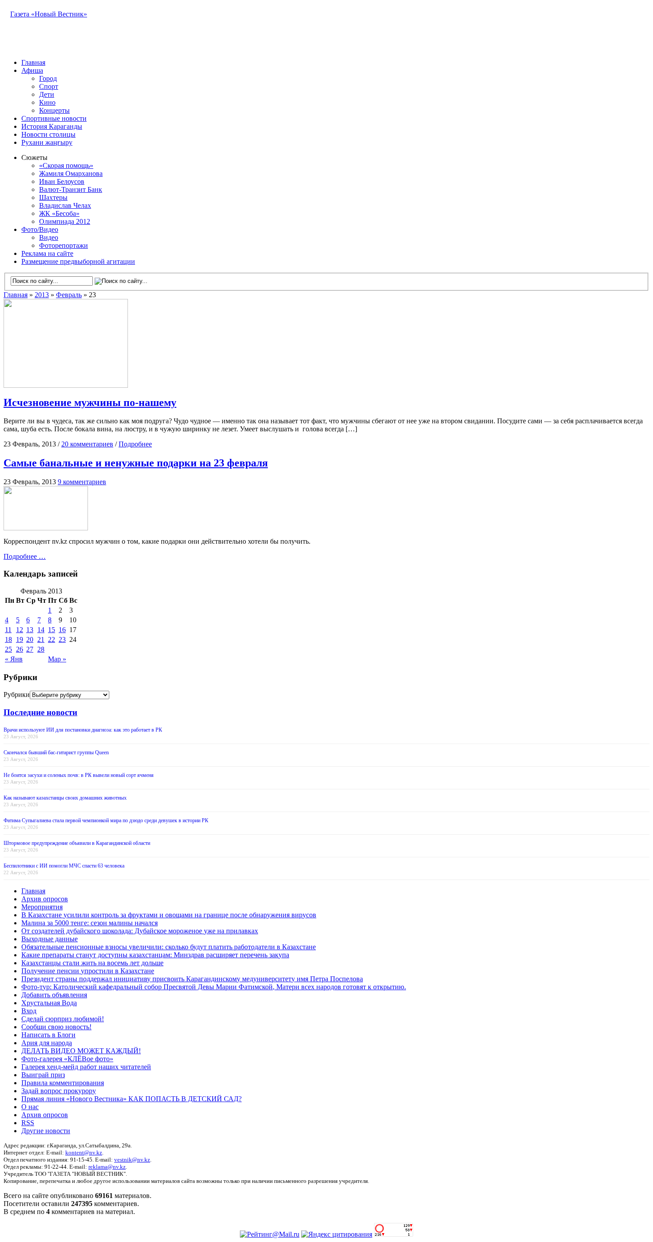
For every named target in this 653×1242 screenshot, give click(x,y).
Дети (46, 94)
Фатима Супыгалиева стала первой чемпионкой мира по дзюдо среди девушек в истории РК (106, 820)
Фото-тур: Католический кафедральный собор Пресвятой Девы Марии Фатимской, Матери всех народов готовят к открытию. (213, 987)
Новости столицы (48, 134)
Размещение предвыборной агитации (78, 261)
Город (48, 78)
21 (40, 639)
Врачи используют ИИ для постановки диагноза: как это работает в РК (83, 730)
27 (29, 649)
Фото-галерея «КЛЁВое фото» (67, 1059)
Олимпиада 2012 (64, 221)
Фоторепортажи (63, 245)
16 (62, 629)
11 (8, 629)
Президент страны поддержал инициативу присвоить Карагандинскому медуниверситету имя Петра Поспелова (192, 979)
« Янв (14, 659)
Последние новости (40, 712)
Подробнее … (25, 556)
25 (8, 649)
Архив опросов (44, 899)
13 (29, 629)
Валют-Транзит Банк (70, 189)
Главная (33, 62)
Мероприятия (42, 907)
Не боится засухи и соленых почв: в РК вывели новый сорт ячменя (79, 775)
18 (8, 639)
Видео (48, 237)
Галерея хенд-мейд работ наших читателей (86, 1067)
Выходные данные (49, 939)
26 (19, 649)
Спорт (48, 86)
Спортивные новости (54, 118)
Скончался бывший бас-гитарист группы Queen (56, 752)
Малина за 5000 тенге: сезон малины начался (89, 923)
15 (51, 629)
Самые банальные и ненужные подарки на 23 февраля (136, 463)
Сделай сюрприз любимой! (62, 1019)
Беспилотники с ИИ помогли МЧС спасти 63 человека (64, 866)
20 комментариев (87, 444)
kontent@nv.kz (83, 1152)
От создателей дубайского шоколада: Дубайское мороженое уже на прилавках (139, 931)
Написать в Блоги (48, 1035)
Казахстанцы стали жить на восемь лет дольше (92, 963)
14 (40, 629)
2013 (42, 295)
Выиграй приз (43, 1075)
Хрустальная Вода (49, 1003)
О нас (30, 1107)
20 (29, 639)
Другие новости (45, 1131)
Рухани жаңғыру (46, 142)
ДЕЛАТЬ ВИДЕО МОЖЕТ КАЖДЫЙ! (81, 1051)
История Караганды (51, 126)
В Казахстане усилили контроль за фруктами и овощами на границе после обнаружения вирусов (168, 915)
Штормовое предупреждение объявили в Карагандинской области (77, 843)
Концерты (54, 110)
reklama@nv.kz (107, 1166)
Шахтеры (53, 197)
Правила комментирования (62, 1083)
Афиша (32, 70)
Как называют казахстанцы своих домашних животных (65, 798)
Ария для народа (46, 1043)
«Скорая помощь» (66, 165)
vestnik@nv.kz (132, 1159)
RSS (27, 1123)
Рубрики (17, 694)
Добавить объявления (54, 995)
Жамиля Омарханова (71, 173)
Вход (28, 1011)
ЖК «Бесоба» (59, 213)
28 (40, 649)
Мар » (57, 659)
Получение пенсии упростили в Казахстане (87, 971)
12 (19, 629)
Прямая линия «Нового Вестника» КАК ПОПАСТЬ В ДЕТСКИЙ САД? (131, 1099)
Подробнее (135, 444)
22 (51, 639)
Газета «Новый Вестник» (48, 14)
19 (19, 639)
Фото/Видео (39, 229)
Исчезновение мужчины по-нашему (90, 402)
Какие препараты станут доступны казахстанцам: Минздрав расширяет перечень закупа (155, 955)
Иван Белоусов (61, 181)
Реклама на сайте (47, 253)
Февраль (69, 295)
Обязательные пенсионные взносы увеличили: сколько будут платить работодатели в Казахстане (168, 947)
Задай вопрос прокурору (58, 1091)
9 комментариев (82, 482)
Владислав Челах (65, 205)
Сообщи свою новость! (56, 1027)
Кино (47, 102)
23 (62, 639)
